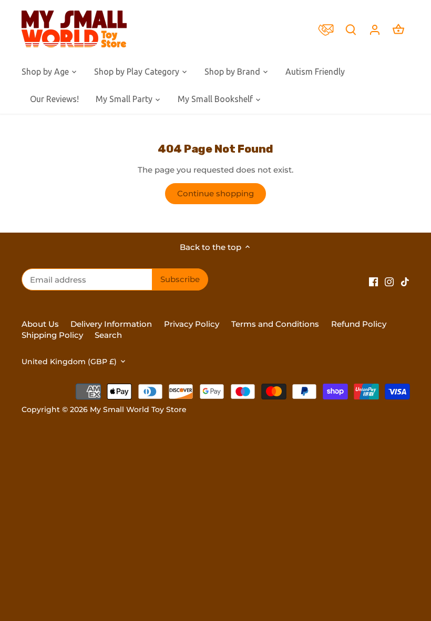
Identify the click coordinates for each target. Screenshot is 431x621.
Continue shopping (215, 193)
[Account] (374, 29)
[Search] (351, 29)
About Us (40, 324)
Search (108, 335)
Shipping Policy (52, 335)
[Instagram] (389, 281)
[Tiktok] (405, 281)
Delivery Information (111, 324)
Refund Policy (358, 324)
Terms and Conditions (275, 324)
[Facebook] (373, 281)
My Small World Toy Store (138, 409)
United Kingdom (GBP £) (69, 361)
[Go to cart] (398, 29)
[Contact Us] (328, 29)
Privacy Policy (191, 324)
